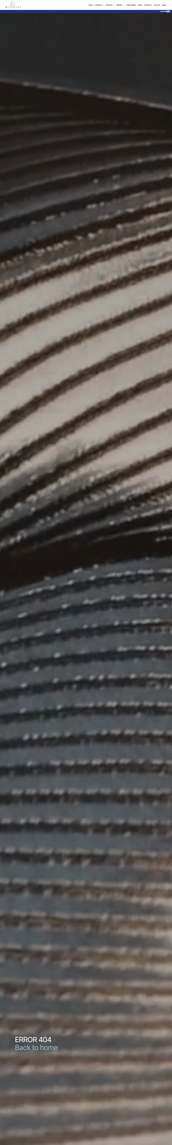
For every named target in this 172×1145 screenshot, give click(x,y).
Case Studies (131, 5)
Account (157, 5)
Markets (119, 5)
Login (164, 5)
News (140, 5)
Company (98, 5)
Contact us (148, 5)
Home (91, 5)
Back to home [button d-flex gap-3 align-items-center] (36, 1047)
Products (109, 5)
